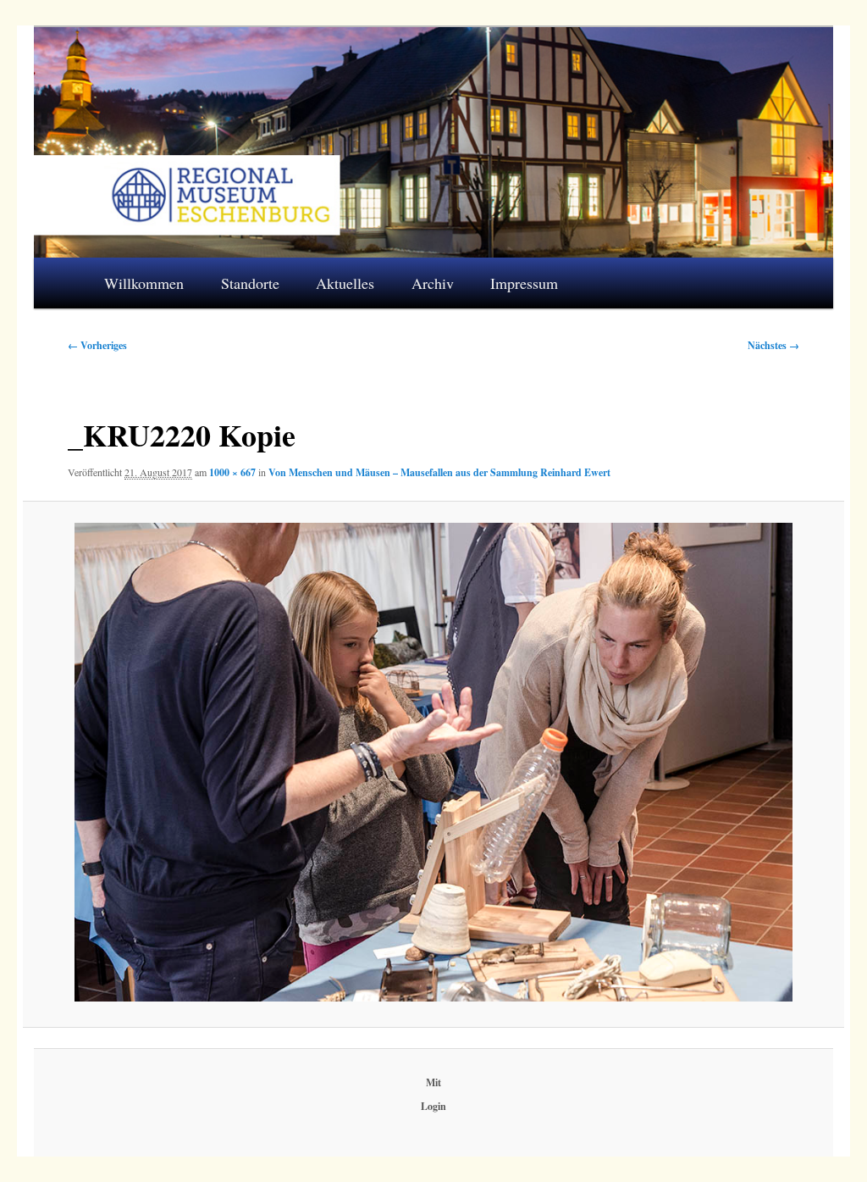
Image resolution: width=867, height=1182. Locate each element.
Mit (433, 1082)
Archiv (432, 283)
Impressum (524, 283)
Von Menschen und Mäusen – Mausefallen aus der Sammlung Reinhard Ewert (439, 472)
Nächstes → (773, 345)
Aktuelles (345, 283)
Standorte (250, 283)
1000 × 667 (232, 472)
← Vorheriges (97, 345)
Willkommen (144, 283)
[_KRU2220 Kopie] (433, 762)
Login (433, 1106)
